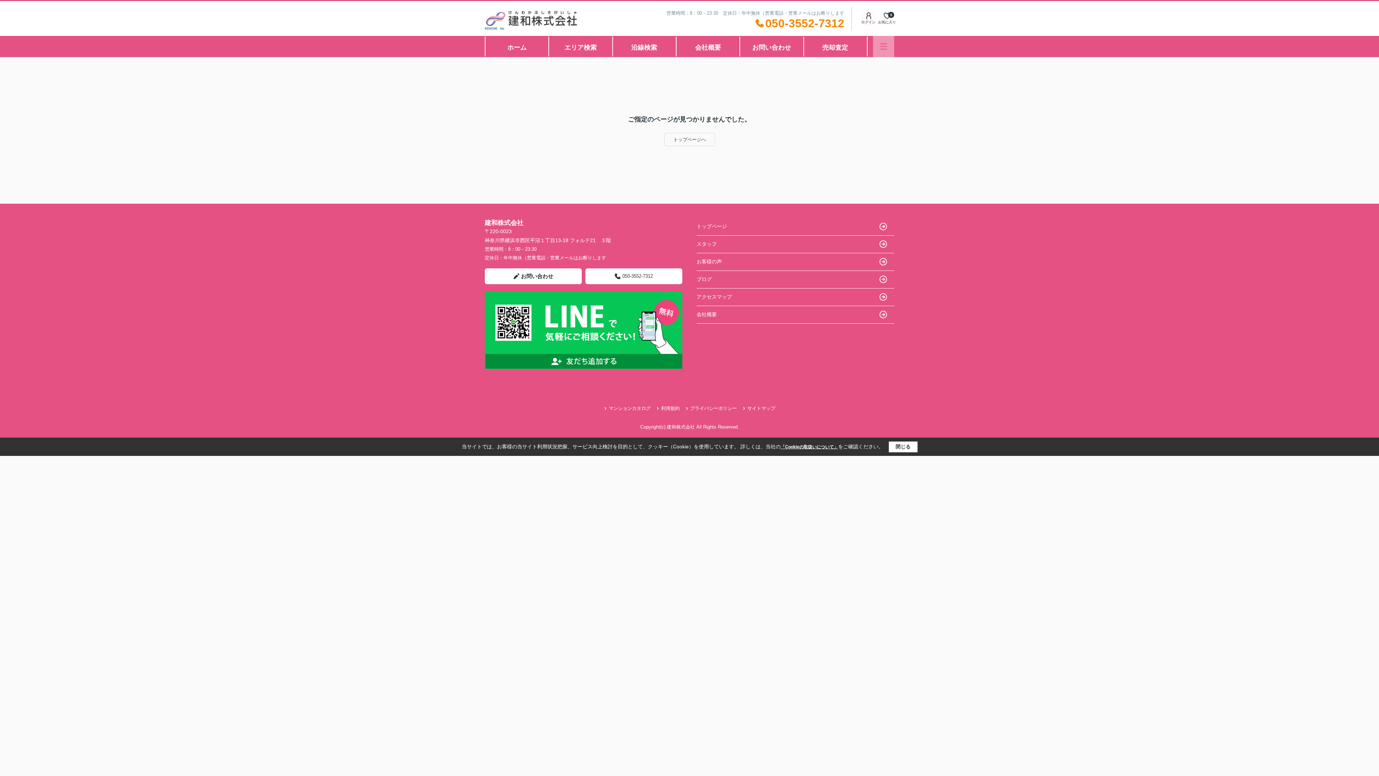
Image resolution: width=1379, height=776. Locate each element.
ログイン (868, 22)
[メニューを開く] (884, 47)
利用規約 (670, 408)
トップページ (712, 226)
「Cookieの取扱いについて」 (809, 446)
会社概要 (708, 47)
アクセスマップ (714, 297)
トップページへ (689, 139)
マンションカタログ (630, 408)
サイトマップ (761, 408)
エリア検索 (581, 47)
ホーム (517, 47)
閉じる (903, 446)
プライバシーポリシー (713, 408)
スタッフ (707, 244)
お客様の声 (709, 261)
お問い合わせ (771, 47)
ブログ (704, 279)
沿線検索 (644, 47)
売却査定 (835, 47)
